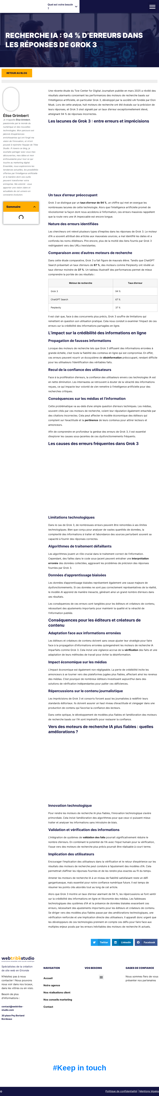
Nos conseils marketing (57, 999)
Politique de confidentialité (121, 1091)
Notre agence (51, 985)
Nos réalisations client (56, 992)
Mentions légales (149, 1091)
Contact (48, 1006)
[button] (62, 6)
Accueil (47, 978)
